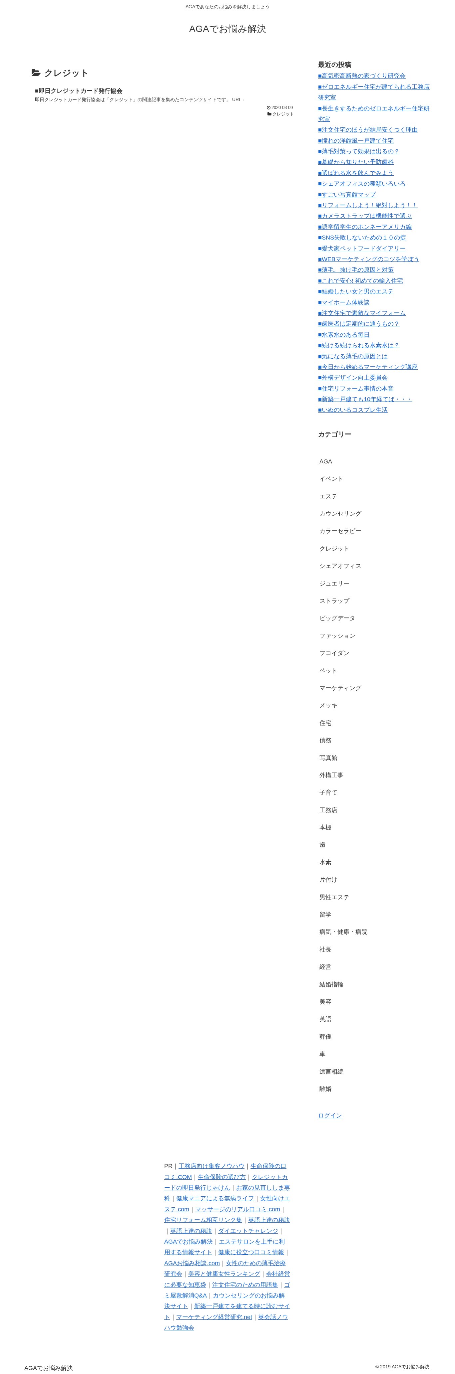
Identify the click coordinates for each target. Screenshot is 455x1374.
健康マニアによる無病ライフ (215, 1198)
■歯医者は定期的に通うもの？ (359, 323)
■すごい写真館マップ (347, 194)
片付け (328, 879)
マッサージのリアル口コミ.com (237, 1209)
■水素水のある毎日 (344, 334)
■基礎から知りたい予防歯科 (356, 162)
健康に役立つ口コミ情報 (251, 1252)
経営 (325, 966)
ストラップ (334, 601)
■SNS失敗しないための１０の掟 (362, 237)
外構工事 (331, 775)
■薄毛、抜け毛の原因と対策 (356, 269)
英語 (325, 1019)
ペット (328, 670)
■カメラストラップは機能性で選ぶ (365, 216)
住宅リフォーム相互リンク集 (203, 1220)
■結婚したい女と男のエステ (356, 291)
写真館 (328, 758)
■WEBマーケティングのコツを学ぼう (368, 259)
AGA (325, 461)
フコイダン (334, 653)
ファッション (337, 635)
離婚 (325, 1089)
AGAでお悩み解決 (188, 1241)
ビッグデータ (337, 618)
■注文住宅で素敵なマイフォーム (362, 313)
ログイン (330, 1115)
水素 (325, 862)
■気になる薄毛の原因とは (353, 356)
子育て (328, 792)
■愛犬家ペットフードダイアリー (362, 248)
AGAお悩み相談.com (192, 1263)
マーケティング (340, 688)
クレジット (334, 548)
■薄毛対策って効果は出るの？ (359, 151)
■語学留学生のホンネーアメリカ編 (365, 227)
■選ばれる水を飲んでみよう (356, 173)
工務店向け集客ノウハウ (211, 1166)
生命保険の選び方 (222, 1177)
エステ (328, 496)
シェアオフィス (340, 566)
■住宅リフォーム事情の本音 (356, 388)
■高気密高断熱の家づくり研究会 (362, 76)
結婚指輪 (331, 984)
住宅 (325, 723)
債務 (325, 740)
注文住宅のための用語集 (245, 1285)
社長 (325, 949)
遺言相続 (331, 1071)
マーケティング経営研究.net (214, 1317)
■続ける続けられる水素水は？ (359, 345)
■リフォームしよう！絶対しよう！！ (368, 205)
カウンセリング (340, 513)
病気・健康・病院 (343, 932)
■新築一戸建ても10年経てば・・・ (365, 399)
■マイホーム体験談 (344, 302)
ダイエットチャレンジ (248, 1231)
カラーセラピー (340, 531)
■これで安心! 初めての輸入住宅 (360, 280)
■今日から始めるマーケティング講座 (368, 367)
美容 (325, 1001)
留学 (325, 914)
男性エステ (334, 897)
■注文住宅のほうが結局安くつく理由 (368, 129)
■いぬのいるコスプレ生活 (353, 410)
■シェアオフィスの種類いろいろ (362, 183)
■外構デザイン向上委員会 (353, 377)
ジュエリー (334, 583)
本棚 (325, 827)
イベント (331, 478)
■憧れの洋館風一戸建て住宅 (356, 140)
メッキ (328, 705)
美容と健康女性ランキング (224, 1274)
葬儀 (325, 1036)
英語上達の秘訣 (269, 1220)
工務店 (328, 810)
